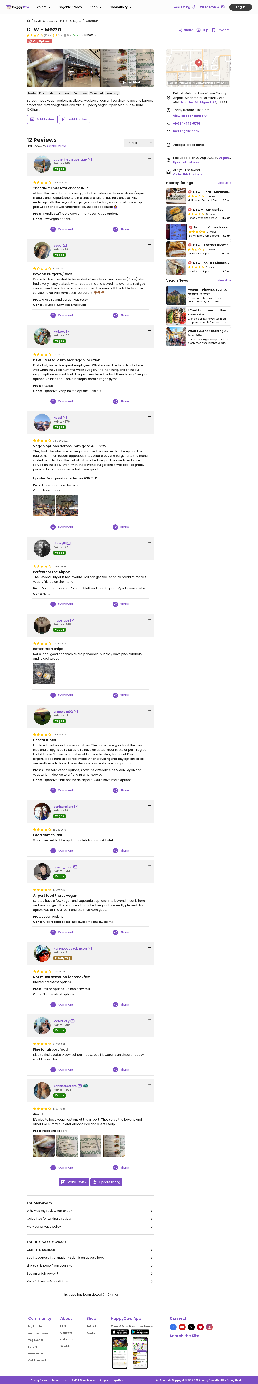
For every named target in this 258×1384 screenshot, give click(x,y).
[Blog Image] (176, 295)
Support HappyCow (111, 1380)
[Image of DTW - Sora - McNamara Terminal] (176, 196)
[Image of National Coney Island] (176, 232)
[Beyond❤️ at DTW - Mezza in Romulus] (44, 1146)
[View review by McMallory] (42, 1026)
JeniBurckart (63, 807)
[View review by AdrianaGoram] (42, 1091)
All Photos (139, 82)
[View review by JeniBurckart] (42, 811)
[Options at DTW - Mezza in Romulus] (67, 1146)
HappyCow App (126, 1318)
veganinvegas (230, 158)
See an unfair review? (42, 1273)
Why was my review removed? (49, 1211)
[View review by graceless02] (42, 716)
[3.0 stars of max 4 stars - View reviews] (34, 35)
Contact (66, 1333)
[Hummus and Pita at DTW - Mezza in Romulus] (44, 673)
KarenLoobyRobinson (70, 948)
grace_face (62, 867)
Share (188, 30)
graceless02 (63, 712)
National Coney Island (211, 227)
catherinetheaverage (70, 159)
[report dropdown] (149, 158)
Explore (41, 7)
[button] (198, 63)
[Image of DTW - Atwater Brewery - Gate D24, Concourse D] (176, 249)
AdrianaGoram (56, 146)
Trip (205, 30)
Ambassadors (38, 1333)
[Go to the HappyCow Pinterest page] (200, 1327)
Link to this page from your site (49, 1265)
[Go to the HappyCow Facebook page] (173, 1327)
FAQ (63, 1326)
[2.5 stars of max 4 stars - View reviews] (196, 231)
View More (224, 183)
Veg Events (35, 1340)
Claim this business (41, 1250)
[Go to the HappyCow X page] (191, 1327)
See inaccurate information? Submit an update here (65, 1257)
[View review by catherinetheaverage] (42, 164)
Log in (240, 7)
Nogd (57, 418)
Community (118, 7)
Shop (94, 7)
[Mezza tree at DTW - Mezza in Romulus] (67, 505)
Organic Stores (70, 7)
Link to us (66, 1339)
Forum (32, 1347)
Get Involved (37, 1360)
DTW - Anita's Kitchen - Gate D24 (219, 263)
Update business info (189, 162)
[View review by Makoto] (42, 336)
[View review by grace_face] (42, 872)
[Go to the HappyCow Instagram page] (209, 1327)
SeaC (57, 245)
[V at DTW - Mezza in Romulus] (90, 1146)
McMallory (61, 1021)
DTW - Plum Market (208, 209)
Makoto (59, 331)
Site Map (66, 1346)
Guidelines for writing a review (49, 1218)
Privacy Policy (38, 1380)
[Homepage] (17, 7)
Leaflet (173, 82)
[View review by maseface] (42, 625)
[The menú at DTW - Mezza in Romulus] (114, 1146)
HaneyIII (59, 543)
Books (91, 1333)
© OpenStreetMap (203, 82)
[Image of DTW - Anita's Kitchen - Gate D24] (176, 267)
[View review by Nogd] (42, 422)
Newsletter (35, 1353)
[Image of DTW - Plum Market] (176, 214)
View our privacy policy (44, 1226)
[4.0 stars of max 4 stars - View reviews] (196, 267)
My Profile (35, 1326)
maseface (61, 620)
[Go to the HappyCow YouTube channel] (182, 1327)
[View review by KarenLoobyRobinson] (42, 953)
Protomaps (185, 82)
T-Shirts (92, 1326)
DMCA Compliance (83, 1380)
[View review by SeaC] (42, 250)
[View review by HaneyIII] (42, 548)
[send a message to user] (90, 159)
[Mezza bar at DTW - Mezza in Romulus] (44, 505)
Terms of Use (59, 1380)
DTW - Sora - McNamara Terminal (219, 192)
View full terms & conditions (47, 1281)
